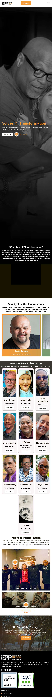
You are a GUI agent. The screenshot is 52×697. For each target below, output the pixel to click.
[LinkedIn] (10, 670)
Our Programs (7, 696)
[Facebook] (2, 670)
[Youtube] (7, 670)
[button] (26, 612)
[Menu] (48, 3)
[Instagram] (5, 670)
